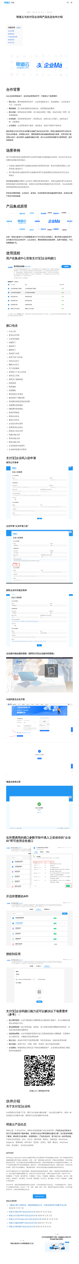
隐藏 (18, 27)
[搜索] (68, 2)
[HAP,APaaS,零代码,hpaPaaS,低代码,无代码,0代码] (9, 2)
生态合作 (49, 12)
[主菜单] (71, 2)
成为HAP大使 (39, 1196)
